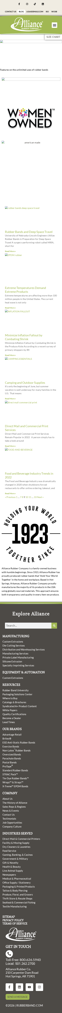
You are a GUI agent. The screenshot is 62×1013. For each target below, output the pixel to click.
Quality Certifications (14, 714)
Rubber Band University (15, 690)
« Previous (10, 497)
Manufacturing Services (15, 653)
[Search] (54, 626)
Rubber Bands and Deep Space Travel (29, 232)
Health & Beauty (11, 866)
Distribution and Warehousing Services (23, 649)
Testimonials (9, 818)
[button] (54, 25)
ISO (47, 11)
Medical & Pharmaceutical (16, 878)
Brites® (6, 738)
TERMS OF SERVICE (14, 923)
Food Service (9, 850)
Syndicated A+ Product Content (19, 706)
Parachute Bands (11, 758)
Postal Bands (9, 762)
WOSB (54, 11)
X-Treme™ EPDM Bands (15, 786)
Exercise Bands (10, 746)
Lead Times (8, 722)
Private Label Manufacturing (18, 657)
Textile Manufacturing (14, 906)
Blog (21, 11)
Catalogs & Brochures (14, 702)
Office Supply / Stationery (16, 882)
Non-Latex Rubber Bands (16, 750)
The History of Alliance (14, 802)
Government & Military (15, 858)
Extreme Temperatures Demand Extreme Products (25, 289)
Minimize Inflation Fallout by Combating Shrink (23, 337)
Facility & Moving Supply (15, 842)
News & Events (10, 810)
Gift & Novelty (10, 862)
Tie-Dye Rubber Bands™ (15, 778)
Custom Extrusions (12, 641)
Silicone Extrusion (12, 661)
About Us (7, 798)
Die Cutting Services (13, 645)
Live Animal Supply (12, 870)
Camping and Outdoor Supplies (25, 382)
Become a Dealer (11, 718)
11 (30, 497)
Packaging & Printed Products (18, 886)
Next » (40, 497)
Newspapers (9, 874)
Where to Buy (10, 698)
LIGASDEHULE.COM (34, 11)
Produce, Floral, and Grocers (17, 894)
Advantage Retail (11, 734)
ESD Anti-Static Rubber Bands (18, 742)
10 (26, 497)
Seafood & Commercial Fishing (18, 902)
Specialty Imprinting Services (18, 665)
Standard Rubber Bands (15, 770)
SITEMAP (8, 917)
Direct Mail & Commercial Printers (21, 838)
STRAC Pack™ (10, 774)
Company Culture (11, 826)
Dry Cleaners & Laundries (16, 846)
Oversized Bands (11, 754)
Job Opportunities (12, 822)
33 (35, 497)
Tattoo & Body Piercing (14, 890)
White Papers (9, 710)
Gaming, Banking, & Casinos (17, 854)
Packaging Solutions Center (17, 694)
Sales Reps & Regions (14, 806)
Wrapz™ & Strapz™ (12, 782)
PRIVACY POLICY (13, 920)
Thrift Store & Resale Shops (17, 898)
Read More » (10, 251)
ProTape (7, 766)
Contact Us (10, 11)
